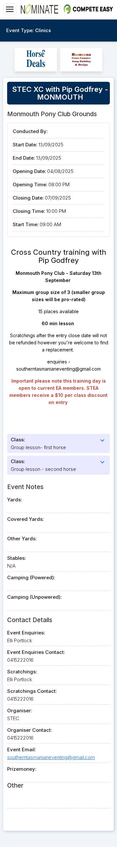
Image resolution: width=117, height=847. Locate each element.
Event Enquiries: (26, 633)
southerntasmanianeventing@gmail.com (51, 757)
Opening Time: (30, 184)
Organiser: (19, 710)
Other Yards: (22, 538)
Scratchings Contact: (32, 691)
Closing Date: (28, 198)
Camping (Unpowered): (34, 597)
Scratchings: (22, 672)
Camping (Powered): (31, 577)
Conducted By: (30, 131)
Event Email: (21, 749)
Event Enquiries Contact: (36, 652)
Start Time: (26, 224)
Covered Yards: (25, 519)
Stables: (16, 558)
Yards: (14, 500)
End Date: (24, 158)
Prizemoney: (21, 769)
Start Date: (25, 144)
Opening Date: (29, 171)
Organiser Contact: (29, 730)
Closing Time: (29, 211)
